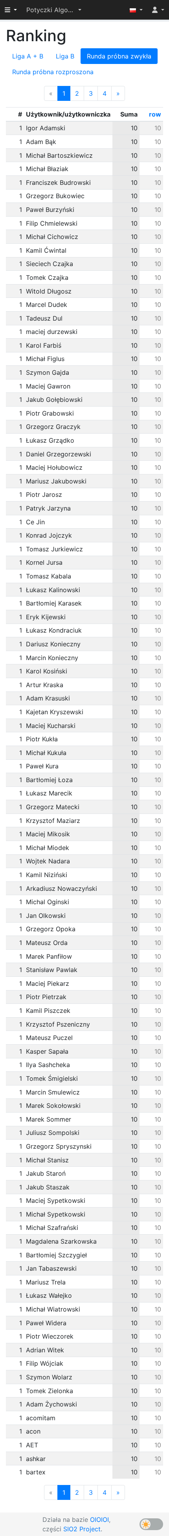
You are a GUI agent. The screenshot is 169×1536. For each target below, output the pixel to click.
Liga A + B (27, 56)
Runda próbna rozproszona (53, 72)
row (155, 114)
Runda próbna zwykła (119, 56)
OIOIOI (99, 1519)
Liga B (65, 56)
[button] (54, 10)
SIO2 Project (82, 1529)
